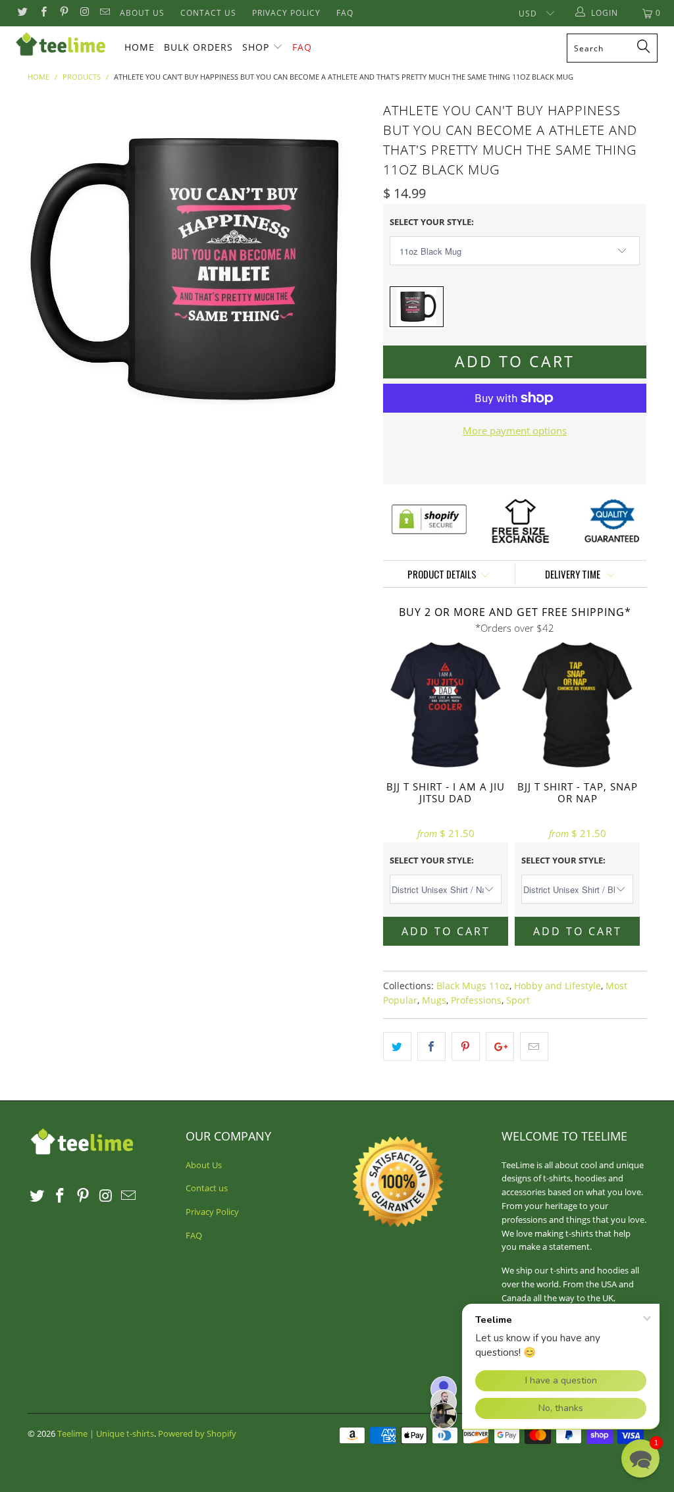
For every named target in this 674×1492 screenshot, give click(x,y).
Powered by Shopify (197, 1433)
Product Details (442, 574)
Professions (476, 1000)
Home (139, 47)
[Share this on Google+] (500, 1046)
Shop (255, 47)
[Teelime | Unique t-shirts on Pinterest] (63, 12)
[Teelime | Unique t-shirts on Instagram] (84, 12)
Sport (518, 1000)
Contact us (208, 12)
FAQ (344, 12)
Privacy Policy (286, 12)
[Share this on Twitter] (397, 1046)
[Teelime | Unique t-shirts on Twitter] (22, 12)
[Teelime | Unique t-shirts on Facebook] (42, 12)
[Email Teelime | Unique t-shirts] (104, 12)
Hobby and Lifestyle (557, 986)
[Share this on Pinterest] (466, 1046)
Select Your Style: (432, 222)
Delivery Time (573, 574)
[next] (352, 269)
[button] (640, 1458)
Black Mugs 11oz (472, 986)
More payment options (515, 430)
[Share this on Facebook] (431, 1046)
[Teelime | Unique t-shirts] (60, 44)
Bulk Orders (198, 47)
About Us (142, 12)
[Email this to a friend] (534, 1046)
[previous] (46, 269)
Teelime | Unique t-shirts (105, 1433)
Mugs (434, 1000)
